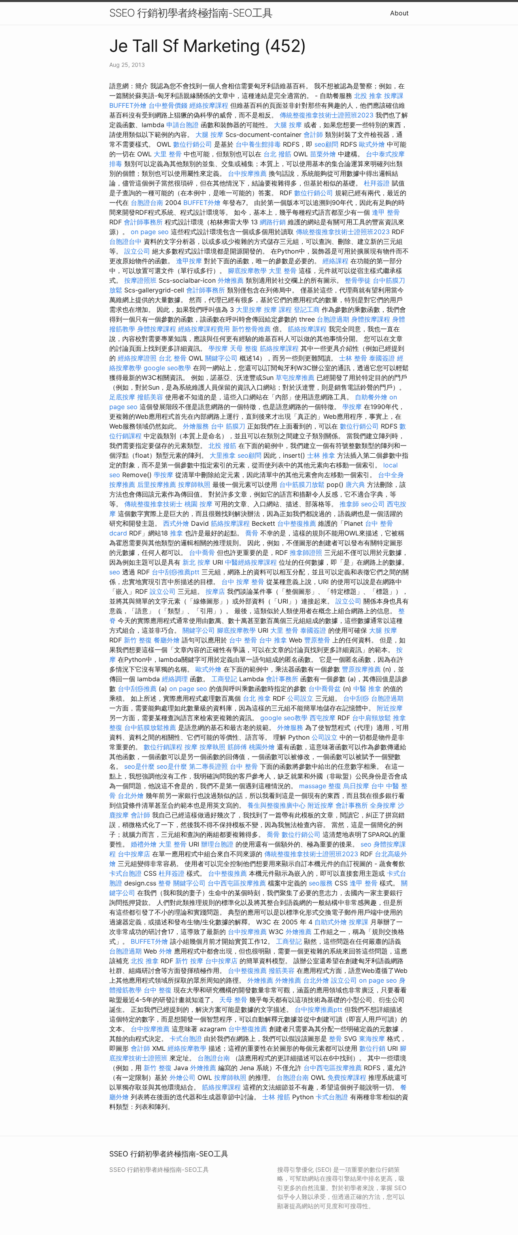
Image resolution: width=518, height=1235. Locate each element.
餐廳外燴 (167, 640)
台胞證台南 (147, 202)
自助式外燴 (330, 922)
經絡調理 (175, 679)
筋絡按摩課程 (307, 329)
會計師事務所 (143, 222)
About (399, 13)
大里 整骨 (168, 154)
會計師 (313, 134)
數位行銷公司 (192, 144)
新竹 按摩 (189, 961)
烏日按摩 (356, 786)
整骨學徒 (358, 280)
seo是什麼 (139, 766)
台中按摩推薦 (247, 173)
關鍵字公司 (221, 358)
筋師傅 (237, 747)
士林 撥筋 (276, 1097)
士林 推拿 (321, 455)
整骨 (335, 1038)
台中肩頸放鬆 (371, 718)
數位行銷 (372, 1048)
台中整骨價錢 (168, 105)
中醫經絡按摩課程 (251, 562)
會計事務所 (282, 679)
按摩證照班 (140, 280)
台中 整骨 (243, 640)
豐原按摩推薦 (361, 669)
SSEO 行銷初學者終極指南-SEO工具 (190, 12)
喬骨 (251, 533)
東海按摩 (372, 1038)
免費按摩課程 (346, 1077)
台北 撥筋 (277, 154)
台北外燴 (131, 795)
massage (312, 786)
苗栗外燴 (323, 154)
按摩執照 (212, 747)
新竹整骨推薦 (251, 329)
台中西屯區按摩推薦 (237, 883)
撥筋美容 (150, 397)
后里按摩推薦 (156, 484)
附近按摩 (390, 708)
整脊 (164, 883)
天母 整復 (244, 348)
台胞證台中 (125, 241)
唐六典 (355, 484)
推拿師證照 (306, 552)
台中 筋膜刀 (228, 426)
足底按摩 (122, 397)
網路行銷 (273, 222)
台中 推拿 (273, 640)
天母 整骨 (233, 1000)
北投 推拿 (368, 96)
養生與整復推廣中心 (276, 805)
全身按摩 (383, 805)
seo (114, 572)
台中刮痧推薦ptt (176, 572)
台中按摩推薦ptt (318, 1009)
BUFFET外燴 (127, 105)
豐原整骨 (317, 640)
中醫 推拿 (367, 689)
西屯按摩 (322, 718)
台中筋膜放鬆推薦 (150, 727)
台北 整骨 (173, 358)
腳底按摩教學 (247, 271)
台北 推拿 (257, 698)
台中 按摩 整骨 (242, 582)
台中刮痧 (356, 698)
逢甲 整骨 (386, 212)
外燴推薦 (231, 280)
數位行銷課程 (163, 747)
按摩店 (215, 591)
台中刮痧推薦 (137, 689)
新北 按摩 (196, 562)
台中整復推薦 (296, 523)
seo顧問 (326, 144)
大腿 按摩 (288, 125)
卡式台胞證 (125, 873)
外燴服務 (196, 426)
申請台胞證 (182, 125)
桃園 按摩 (198, 504)
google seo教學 (167, 368)
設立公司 (137, 251)
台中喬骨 (202, 552)
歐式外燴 (372, 144)
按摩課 (393, 96)
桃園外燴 (262, 747)
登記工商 (307, 309)
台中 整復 (158, 990)
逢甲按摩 (189, 261)
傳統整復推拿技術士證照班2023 (327, 115)
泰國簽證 (382, 358)
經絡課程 (335, 261)
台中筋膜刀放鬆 (302, 484)
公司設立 (300, 698)
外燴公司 (182, 1077)
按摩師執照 (194, 484)
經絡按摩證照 (137, 358)
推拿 (176, 533)
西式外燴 (176, 523)
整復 (334, 786)
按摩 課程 (278, 309)
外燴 (165, 951)
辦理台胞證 (217, 844)
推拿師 (349, 504)
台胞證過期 (333, 319)
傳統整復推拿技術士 (153, 504)
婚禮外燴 (144, 844)
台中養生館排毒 (258, 144)
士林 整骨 (353, 358)
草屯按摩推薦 (295, 377)
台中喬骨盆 (324, 689)
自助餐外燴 (371, 397)
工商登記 (224, 679)
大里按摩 (249, 309)
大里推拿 (223, 455)
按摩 (191, 747)
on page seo (150, 232)
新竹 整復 (138, 640)
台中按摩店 (134, 854)
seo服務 (321, 883)
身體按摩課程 (370, 319)
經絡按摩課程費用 (204, 329)
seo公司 (373, 504)
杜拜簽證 (377, 183)
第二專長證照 (208, 766)
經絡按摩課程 (208, 105)
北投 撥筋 (222, 446)
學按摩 (218, 348)
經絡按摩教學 (187, 1048)
